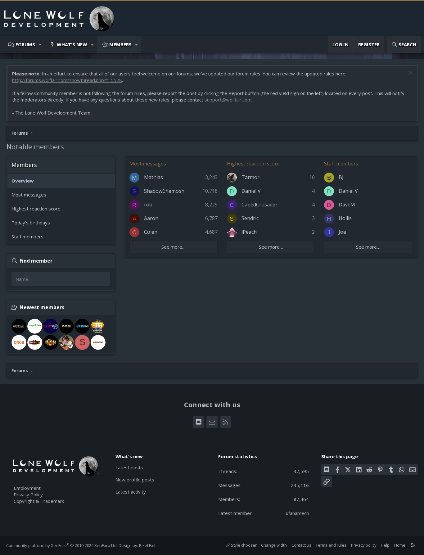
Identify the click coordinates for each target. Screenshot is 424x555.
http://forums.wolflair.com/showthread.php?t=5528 (67, 80)
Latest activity (130, 492)
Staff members (27, 236)
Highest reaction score (36, 208)
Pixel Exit (147, 545)
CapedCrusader (259, 204)
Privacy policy (364, 545)
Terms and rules (331, 545)
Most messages (28, 195)
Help (385, 545)
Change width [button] (274, 545)
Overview (22, 181)
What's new (72, 44)
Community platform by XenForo (62, 545)
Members (120, 44)
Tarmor (250, 177)
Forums (25, 44)
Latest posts (129, 467)
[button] (40, 44)
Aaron (151, 218)
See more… (173, 247)
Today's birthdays (30, 222)
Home (399, 545)
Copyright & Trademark (39, 501)
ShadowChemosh (164, 190)
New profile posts (134, 479)
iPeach (249, 231)
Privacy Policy (28, 494)
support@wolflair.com (228, 100)
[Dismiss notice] (410, 73)
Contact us (301, 545)
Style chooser (243, 545)
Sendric (250, 218)
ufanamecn (297, 513)
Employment (27, 488)
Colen (150, 231)
